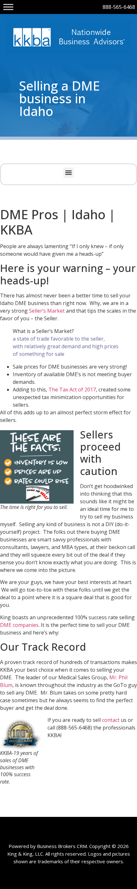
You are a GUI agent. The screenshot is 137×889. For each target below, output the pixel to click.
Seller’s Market (47, 310)
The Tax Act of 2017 (72, 389)
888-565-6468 (119, 6)
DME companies (19, 624)
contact (111, 719)
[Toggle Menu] (8, 7)
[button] (68, 172)
